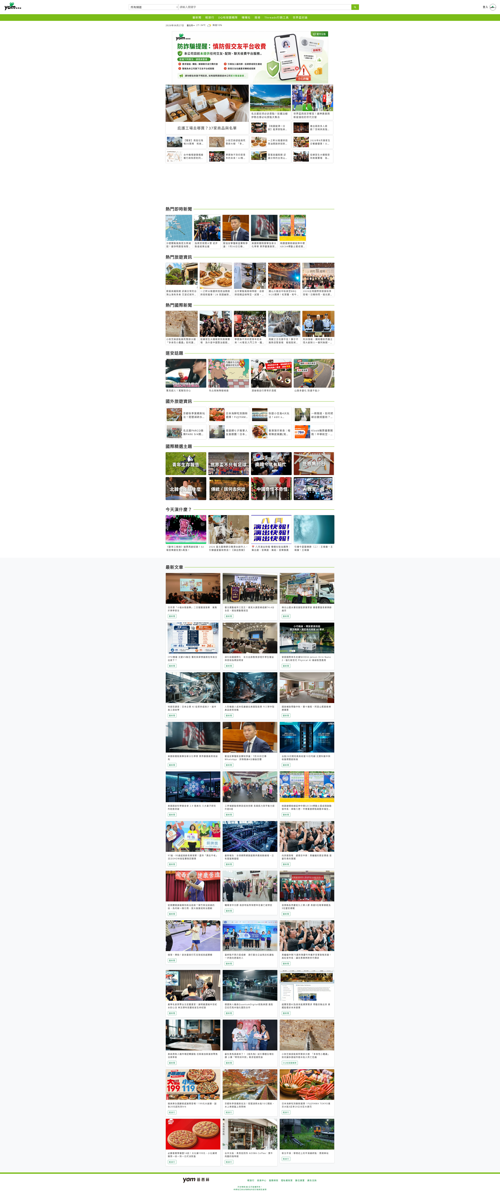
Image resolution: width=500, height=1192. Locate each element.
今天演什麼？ (179, 509)
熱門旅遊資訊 (179, 257)
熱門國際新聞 (179, 305)
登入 (485, 7)
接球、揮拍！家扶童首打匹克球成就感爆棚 (190, 954)
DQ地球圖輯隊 (228, 17)
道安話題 (174, 353)
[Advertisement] (244, 185)
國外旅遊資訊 (179, 401)
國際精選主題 (179, 446)
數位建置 (300, 1180)
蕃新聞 (196, 17)
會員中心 (261, 1180)
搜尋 (258, 17)
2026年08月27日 (175, 25)
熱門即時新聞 (179, 209)
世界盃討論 (300, 17)
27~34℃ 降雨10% (209, 25)
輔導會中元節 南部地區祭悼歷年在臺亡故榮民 (248, 905)
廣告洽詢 (312, 1180)
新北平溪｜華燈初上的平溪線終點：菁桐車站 (305, 1153)
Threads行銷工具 (276, 17)
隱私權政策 (287, 1180)
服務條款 (273, 1180)
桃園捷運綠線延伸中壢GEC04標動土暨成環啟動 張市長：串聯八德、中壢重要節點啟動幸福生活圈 (308, 809)
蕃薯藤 (12, 6)
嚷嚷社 (246, 17)
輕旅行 (209, 17)
